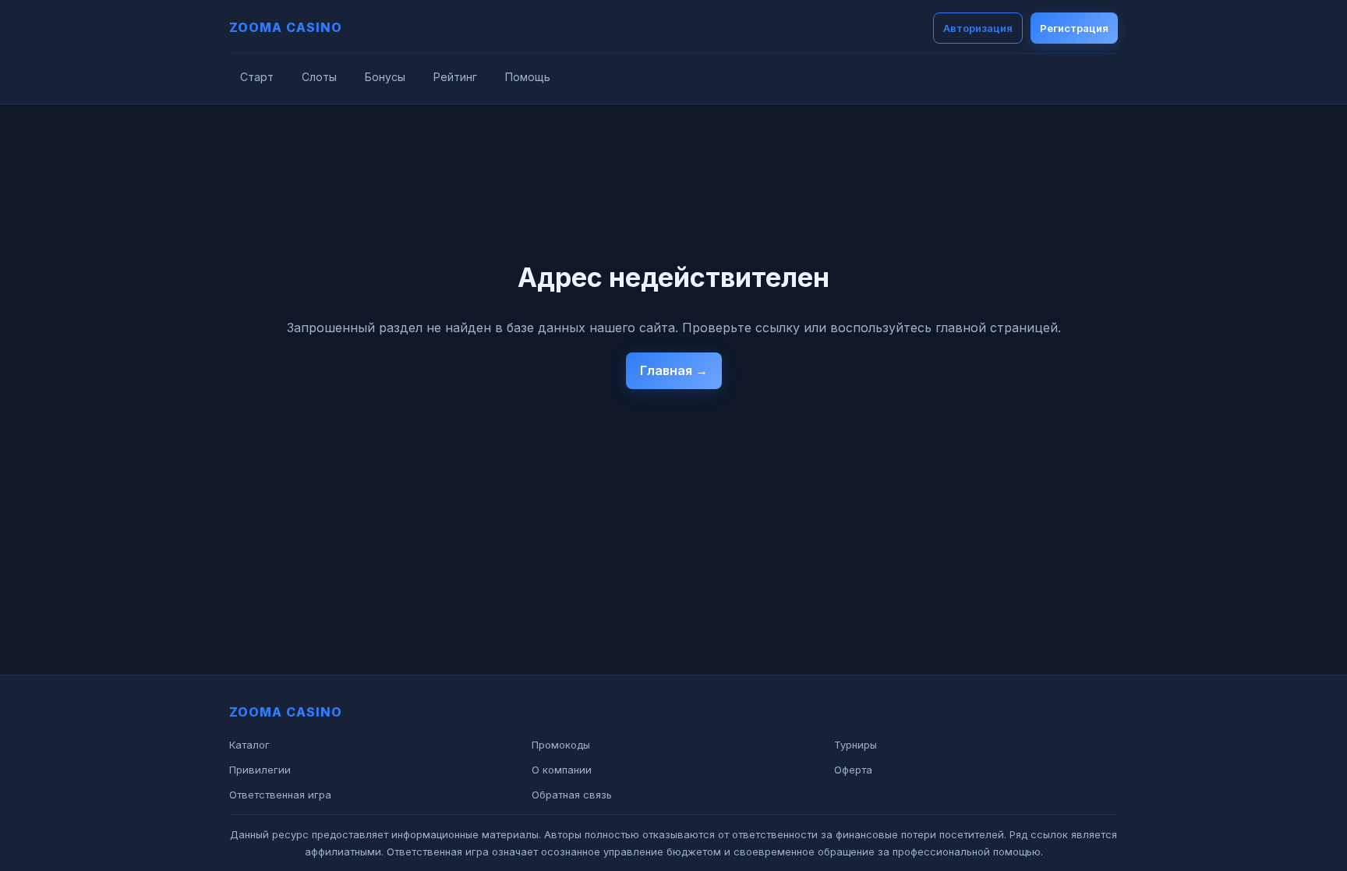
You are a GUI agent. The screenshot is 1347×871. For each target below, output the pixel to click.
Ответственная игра (280, 794)
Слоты (319, 76)
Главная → (674, 370)
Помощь (527, 76)
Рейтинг (455, 76)
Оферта (853, 769)
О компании (562, 769)
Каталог (249, 744)
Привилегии (260, 769)
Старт (257, 76)
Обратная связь (572, 794)
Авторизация (978, 28)
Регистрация (1074, 28)
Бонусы (385, 76)
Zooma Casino (285, 27)
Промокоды (561, 744)
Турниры (855, 744)
